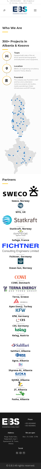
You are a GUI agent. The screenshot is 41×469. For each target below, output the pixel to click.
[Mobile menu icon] (35, 10)
